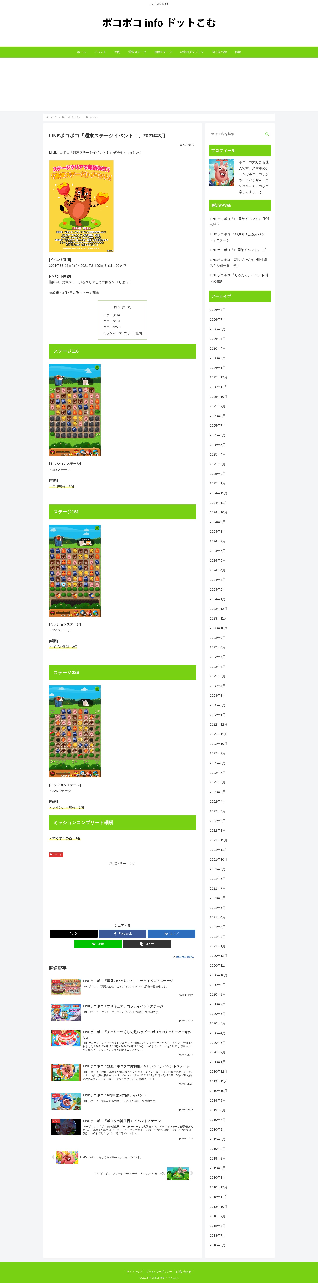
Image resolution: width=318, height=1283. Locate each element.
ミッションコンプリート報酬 (122, 333)
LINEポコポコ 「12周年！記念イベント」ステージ (237, 237)
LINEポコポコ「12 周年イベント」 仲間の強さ (239, 222)
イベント (57, 854)
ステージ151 (111, 321)
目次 (117, 307)
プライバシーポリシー (159, 1271)
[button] (147, 944)
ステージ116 (111, 315)
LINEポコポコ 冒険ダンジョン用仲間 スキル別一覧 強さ (240, 262)
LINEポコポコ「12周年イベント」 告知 (239, 250)
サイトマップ (134, 1271)
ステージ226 (111, 327)
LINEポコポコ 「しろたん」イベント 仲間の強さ (239, 278)
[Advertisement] (159, 85)
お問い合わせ (183, 1271)
